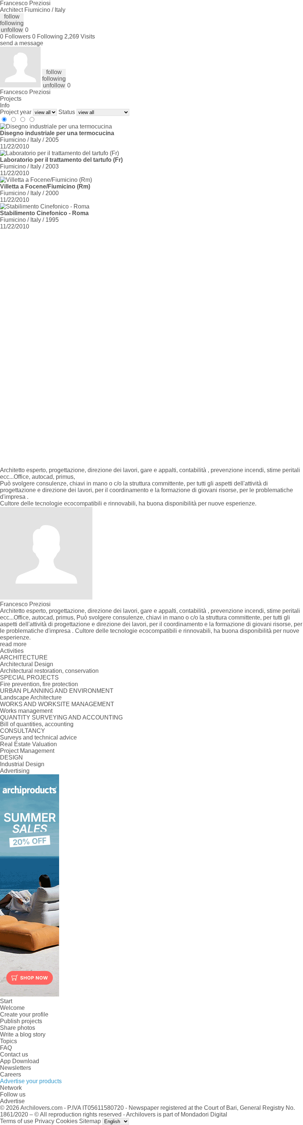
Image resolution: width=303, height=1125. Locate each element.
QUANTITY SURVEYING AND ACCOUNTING (61, 717)
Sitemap (90, 1121)
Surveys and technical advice (38, 737)
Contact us (14, 1054)
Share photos (17, 1028)
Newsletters (15, 1068)
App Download (19, 1061)
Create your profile (24, 1014)
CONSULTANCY (22, 731)
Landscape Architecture (31, 697)
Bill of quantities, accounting (37, 724)
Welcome (12, 1008)
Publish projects (21, 1021)
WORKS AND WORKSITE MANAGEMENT (57, 704)
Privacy (44, 1121)
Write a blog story (22, 1034)
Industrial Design (22, 764)
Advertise (12, 1101)
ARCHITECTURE (24, 657)
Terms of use (16, 1121)
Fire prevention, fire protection (39, 684)
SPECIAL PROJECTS (29, 677)
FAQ (6, 1048)
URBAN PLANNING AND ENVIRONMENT (56, 691)
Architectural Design (26, 664)
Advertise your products (31, 1081)
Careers (10, 1074)
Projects (10, 99)
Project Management (27, 751)
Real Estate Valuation (28, 744)
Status (66, 112)
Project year (15, 112)
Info (5, 105)
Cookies (67, 1121)
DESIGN (11, 757)
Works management (26, 711)
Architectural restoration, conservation (49, 671)
